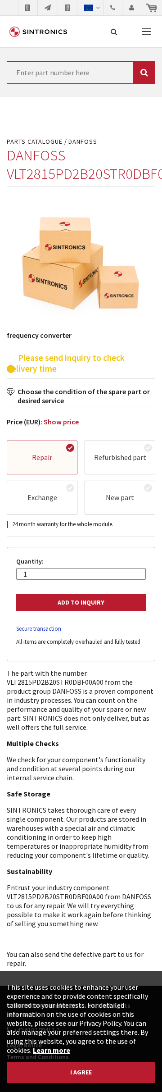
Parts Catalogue (35, 142)
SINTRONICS (38, 31)
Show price (61, 421)
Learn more (51, 1050)
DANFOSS (82, 142)
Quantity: (30, 561)
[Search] (114, 31)
